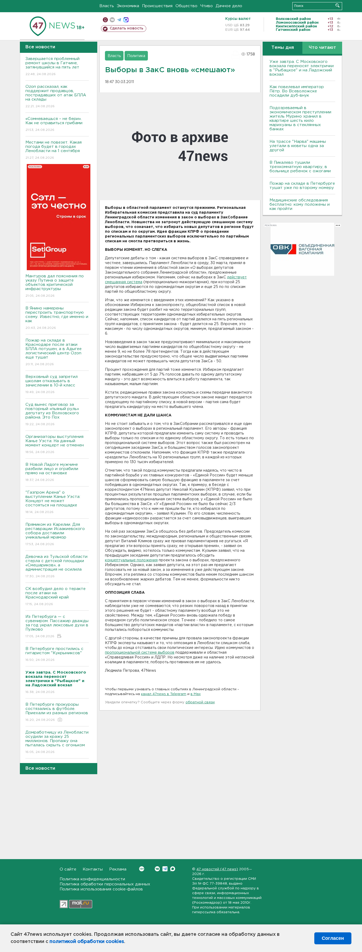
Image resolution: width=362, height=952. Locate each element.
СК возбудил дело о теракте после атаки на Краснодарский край (55, 596)
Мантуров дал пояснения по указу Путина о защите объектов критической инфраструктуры (54, 285)
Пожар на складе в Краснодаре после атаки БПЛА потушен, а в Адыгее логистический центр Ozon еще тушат (53, 352)
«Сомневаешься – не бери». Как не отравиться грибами (53, 124)
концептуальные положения (131, 560)
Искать (337, 5)
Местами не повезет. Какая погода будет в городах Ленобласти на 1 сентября (53, 150)
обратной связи (200, 702)
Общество (186, 6)
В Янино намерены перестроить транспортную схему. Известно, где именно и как (56, 318)
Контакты (93, 869)
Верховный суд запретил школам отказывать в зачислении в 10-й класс (51, 384)
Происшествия (157, 6)
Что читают (322, 48)
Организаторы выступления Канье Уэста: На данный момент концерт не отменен (54, 444)
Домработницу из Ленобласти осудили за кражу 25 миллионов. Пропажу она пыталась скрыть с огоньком (57, 742)
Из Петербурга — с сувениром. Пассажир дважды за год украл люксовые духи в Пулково (57, 626)
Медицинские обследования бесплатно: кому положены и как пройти (300, 204)
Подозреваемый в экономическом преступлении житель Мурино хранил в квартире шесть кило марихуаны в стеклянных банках (300, 118)
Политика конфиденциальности (92, 879)
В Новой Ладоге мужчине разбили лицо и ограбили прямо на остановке (51, 472)
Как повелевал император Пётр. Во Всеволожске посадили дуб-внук (297, 91)
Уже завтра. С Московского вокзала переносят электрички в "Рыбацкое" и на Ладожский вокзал (302, 68)
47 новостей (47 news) (217, 869)
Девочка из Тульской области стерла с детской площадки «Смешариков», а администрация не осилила (56, 566)
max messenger (126, 19)
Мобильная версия (105, 19)
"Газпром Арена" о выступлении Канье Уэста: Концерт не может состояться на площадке (52, 502)
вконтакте (112, 19)
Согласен (333, 938)
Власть (106, 6)
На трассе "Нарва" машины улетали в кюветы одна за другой (298, 146)
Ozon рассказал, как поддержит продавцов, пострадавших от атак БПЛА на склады (55, 96)
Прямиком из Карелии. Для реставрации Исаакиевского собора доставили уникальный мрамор (55, 534)
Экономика (128, 6)
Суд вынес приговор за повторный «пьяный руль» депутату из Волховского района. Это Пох (52, 414)
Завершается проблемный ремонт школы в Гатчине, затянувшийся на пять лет (52, 66)
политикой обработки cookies (87, 942)
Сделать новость (126, 28)
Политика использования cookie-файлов (101, 889)
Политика (136, 56)
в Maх (196, 694)
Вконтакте (157, 868)
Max (172, 868)
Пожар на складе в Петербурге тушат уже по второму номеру (302, 185)
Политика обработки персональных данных (105, 884)
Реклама (117, 869)
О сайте (68, 869)
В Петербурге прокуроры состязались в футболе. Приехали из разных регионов (56, 712)
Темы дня (282, 48)
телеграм (119, 19)
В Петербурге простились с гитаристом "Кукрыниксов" (54, 654)
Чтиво (206, 6)
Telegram (164, 868)
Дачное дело (229, 6)
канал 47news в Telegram (163, 694)
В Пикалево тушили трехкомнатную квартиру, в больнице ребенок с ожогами (300, 167)
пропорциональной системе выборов (139, 652)
